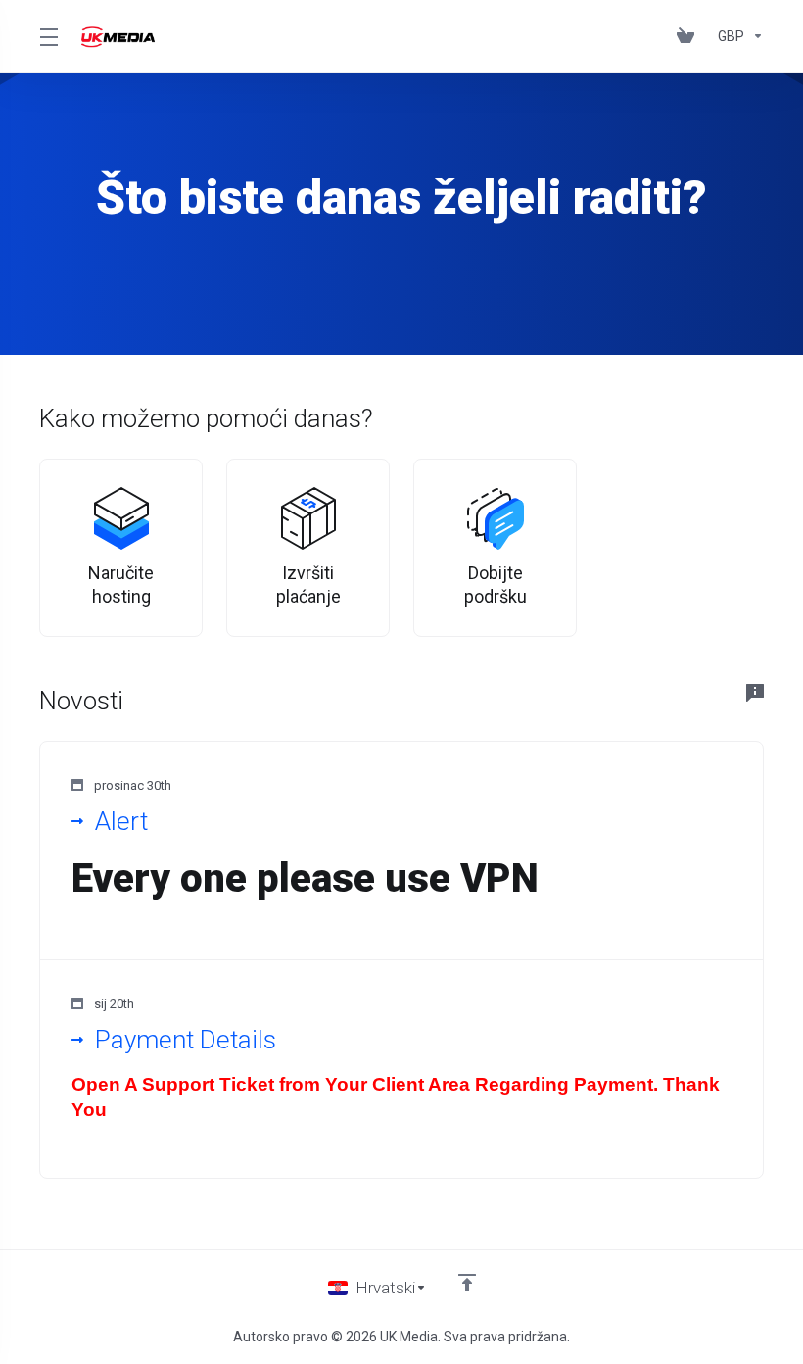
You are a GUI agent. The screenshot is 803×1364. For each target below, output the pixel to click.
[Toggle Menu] (48, 36)
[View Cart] (689, 36)
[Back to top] (467, 1282)
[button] (401, 851)
